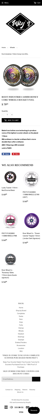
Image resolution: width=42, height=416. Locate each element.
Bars (21, 319)
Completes (21, 313)
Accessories (21, 345)
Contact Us (9, 389)
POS (11, 402)
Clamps (21, 328)
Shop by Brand (21, 310)
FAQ (21, 351)
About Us (20, 392)
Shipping (17, 389)
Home (4, 47)
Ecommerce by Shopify (23, 402)
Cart (38, 3)
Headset (21, 334)
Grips (21, 322)
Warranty (32, 389)
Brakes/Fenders (21, 342)
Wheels (12, 47)
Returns (24, 389)
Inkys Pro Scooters (23, 400)
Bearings (21, 337)
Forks (21, 325)
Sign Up (36, 379)
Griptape (21, 340)
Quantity (5, 111)
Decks (21, 316)
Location (21, 348)
